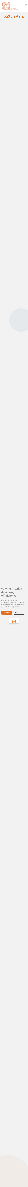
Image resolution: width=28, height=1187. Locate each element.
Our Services (6, 612)
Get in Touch (18, 612)
